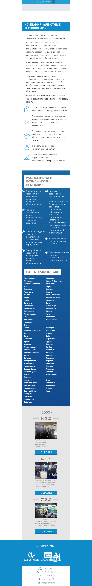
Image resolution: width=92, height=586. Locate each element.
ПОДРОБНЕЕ (46, 452)
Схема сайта (46, 2)
